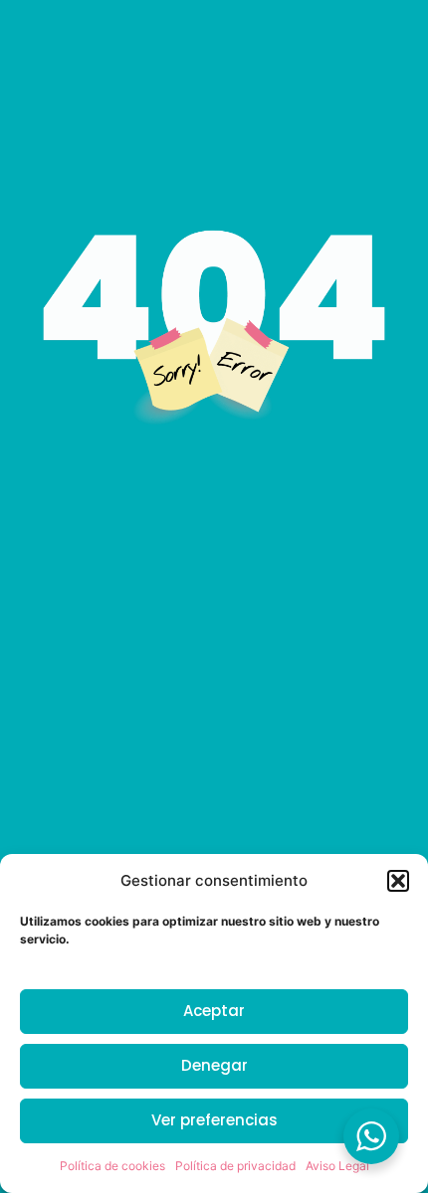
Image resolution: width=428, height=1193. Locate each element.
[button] (398, 881)
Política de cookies (112, 1165)
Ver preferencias (214, 1119)
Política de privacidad (235, 1165)
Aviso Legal (337, 1165)
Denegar (214, 1065)
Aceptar (214, 1010)
